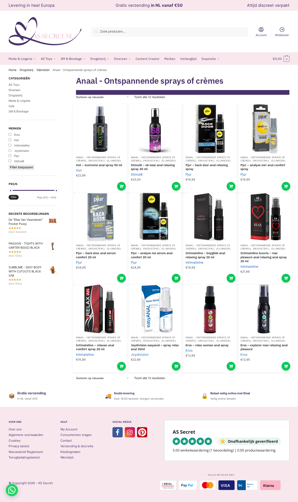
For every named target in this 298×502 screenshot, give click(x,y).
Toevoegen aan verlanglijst (117, 114)
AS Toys (14, 84)
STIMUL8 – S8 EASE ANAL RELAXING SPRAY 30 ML (153, 167)
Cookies (14, 441)
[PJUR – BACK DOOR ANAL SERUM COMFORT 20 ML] (100, 217)
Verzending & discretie (76, 446)
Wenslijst (67, 457)
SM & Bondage (18, 111)
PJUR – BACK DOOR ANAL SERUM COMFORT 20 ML (96, 255)
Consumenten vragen (76, 435)
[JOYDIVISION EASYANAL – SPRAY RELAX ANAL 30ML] (155, 309)
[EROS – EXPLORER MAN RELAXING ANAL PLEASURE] (264, 309)
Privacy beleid (19, 446)
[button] (12, 490)
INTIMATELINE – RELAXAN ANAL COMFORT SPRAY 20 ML (95, 347)
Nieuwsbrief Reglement (26, 452)
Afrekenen (282, 35)
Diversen (14, 90)
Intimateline (194, 262)
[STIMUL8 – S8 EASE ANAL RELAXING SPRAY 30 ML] (155, 128)
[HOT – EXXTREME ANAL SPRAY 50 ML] (100, 128)
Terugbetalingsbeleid (24, 457)
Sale (11, 106)
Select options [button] (121, 186)
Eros (189, 350)
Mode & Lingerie (19, 100)
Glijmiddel (42, 70)
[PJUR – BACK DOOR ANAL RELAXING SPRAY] (210, 128)
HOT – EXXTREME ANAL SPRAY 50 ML (99, 165)
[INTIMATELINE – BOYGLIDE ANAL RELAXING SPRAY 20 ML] (210, 217)
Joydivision (139, 354)
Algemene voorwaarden (26, 435)
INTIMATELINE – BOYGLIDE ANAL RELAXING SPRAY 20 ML (205, 255)
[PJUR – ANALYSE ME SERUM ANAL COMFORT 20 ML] (155, 217)
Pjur (188, 174)
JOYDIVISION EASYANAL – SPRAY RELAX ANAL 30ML (155, 347)
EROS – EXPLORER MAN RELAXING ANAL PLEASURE (264, 347)
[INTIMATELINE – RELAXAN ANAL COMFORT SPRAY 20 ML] (100, 309)
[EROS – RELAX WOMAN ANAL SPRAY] (210, 309)
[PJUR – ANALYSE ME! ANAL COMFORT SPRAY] (264, 128)
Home (12, 70)
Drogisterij (26, 70)
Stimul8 (137, 174)
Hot (79, 170)
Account (261, 35)
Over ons (15, 429)
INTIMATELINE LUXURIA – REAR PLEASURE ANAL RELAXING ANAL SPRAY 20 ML (263, 257)
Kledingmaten (70, 452)
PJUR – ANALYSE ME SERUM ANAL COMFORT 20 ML (151, 255)
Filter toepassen (21, 167)
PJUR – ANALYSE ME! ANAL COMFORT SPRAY (262, 167)
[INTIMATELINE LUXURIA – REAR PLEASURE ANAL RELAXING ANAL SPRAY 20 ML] (264, 217)
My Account (68, 429)
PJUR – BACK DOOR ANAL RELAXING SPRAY (207, 167)
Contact (66, 441)
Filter (13, 197)
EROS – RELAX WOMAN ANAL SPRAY (207, 345)
